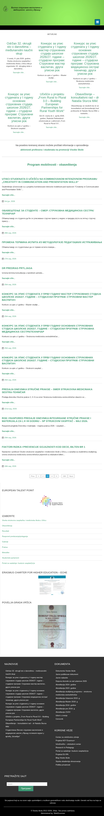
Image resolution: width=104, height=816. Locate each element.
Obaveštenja (7, 526)
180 (64, 476)
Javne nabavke (62, 678)
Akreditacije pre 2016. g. (65, 709)
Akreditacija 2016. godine (66, 705)
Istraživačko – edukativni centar (68, 744)
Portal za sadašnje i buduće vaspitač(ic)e (18, 563)
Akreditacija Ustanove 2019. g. (68, 698)
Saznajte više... (19, 72)
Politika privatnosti (63, 765)
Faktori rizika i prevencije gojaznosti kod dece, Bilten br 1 (43, 446)
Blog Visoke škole (63, 758)
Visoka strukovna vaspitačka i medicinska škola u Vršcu (24, 520)
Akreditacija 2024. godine (66, 685)
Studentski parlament (10, 558)
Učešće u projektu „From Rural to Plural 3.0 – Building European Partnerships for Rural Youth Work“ (52, 102)
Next (71, 476)
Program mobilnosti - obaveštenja (52, 164)
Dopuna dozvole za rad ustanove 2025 (71, 681)
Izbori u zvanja (61, 715)
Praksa (5, 547)
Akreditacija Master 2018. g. (67, 702)
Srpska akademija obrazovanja (68, 761)
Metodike (5, 552)
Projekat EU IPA (62, 754)
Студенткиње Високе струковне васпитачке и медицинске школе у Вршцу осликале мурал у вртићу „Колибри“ (25, 733)
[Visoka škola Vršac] (24, 9)
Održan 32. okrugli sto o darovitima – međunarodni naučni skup (18, 48)
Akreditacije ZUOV (63, 712)
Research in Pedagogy (65, 747)
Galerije (5, 542)
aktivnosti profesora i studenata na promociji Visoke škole (52, 149)
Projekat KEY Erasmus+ (65, 740)
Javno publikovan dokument (67, 674)
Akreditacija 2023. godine (66, 688)
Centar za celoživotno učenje (67, 737)
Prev (33, 476)
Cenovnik (59, 719)
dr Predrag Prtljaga (17, 268)
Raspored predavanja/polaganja (15, 536)
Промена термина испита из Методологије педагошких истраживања (52, 242)
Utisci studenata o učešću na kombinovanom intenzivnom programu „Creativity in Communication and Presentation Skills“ (49, 180)
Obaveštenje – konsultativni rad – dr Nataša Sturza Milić (85, 97)
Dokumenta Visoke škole (65, 671)
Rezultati (5, 531)
